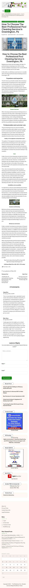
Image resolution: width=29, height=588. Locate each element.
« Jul (3, 577)
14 (17, 564)
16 (24, 564)
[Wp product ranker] (14, 458)
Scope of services (14, 109)
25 (6, 570)
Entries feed (6, 522)
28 (17, 570)
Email (3, 370)
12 (10, 564)
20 (14, 567)
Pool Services (21, 21)
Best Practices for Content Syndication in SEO (14, 396)
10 (2, 564)
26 (10, 570)
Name (3, 363)
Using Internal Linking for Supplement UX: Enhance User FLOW (12, 400)
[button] (7, 10)
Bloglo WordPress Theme (16, 585)
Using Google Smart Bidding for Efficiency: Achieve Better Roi (13, 387)
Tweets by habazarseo (8, 495)
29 (21, 570)
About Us (4, 506)
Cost (14, 153)
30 (24, 570)
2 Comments (20, 34)
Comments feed (7, 524)
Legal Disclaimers (6, 512)
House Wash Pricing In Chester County (10, 540)
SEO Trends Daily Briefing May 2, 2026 (10, 535)
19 (10, 567)
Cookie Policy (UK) (6, 510)
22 (21, 567)
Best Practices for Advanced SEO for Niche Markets (13, 392)
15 (21, 564)
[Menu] (3, 10)
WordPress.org (6, 526)
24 (3, 570)
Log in (4, 520)
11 (6, 564)
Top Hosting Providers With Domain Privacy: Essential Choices (13, 404)
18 (6, 567)
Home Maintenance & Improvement (9, 21)
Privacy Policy (5, 508)
